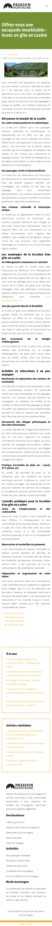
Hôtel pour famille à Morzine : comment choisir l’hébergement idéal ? (23, 663)
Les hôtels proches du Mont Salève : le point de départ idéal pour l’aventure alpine (25, 735)
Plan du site (26, 924)
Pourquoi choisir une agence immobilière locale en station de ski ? (25, 693)
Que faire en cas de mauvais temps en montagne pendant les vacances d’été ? (14, 621)
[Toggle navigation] (46, 6)
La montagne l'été (11, 54)
